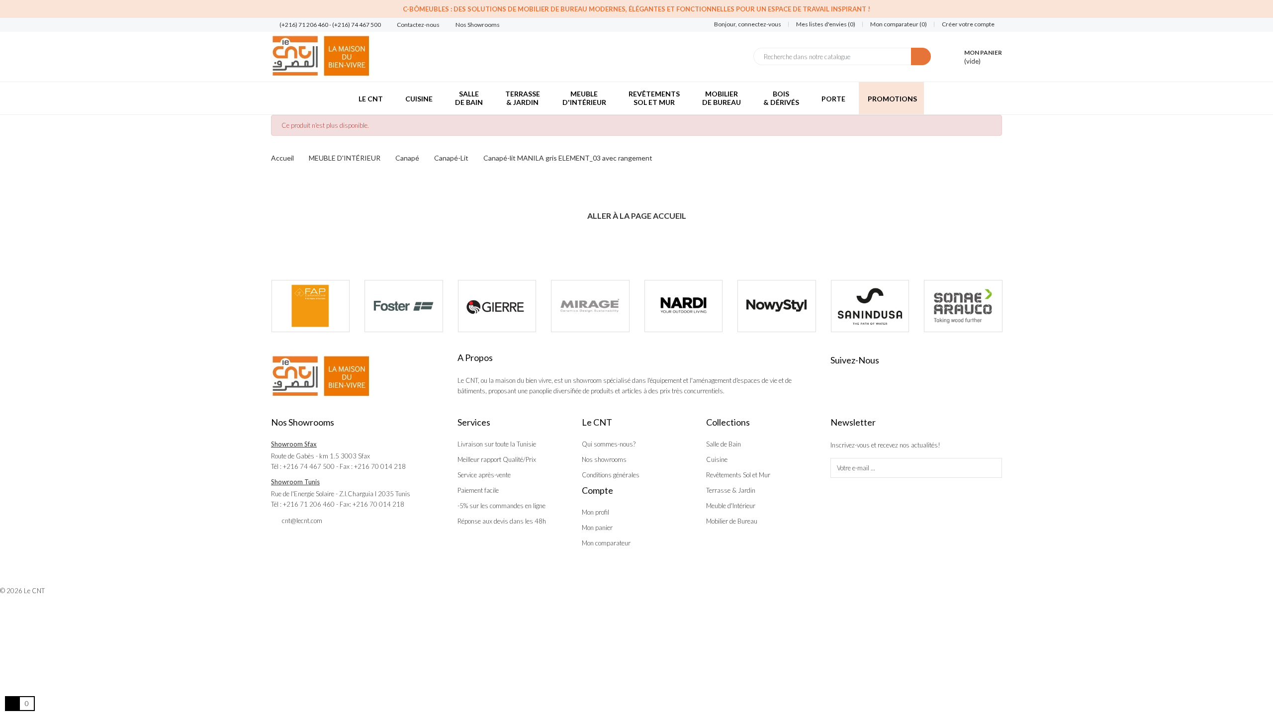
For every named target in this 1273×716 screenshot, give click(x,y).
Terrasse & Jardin (730, 490)
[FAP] (311, 306)
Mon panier (597, 528)
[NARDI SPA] (683, 306)
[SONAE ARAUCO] (963, 306)
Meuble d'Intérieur (730, 506)
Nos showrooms (604, 459)
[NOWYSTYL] (776, 306)
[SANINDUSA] (870, 306)
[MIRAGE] (590, 306)
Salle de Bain (723, 444)
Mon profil (595, 512)
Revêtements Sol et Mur (738, 475)
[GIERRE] (497, 306)
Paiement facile (478, 490)
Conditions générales (610, 475)
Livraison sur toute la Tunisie (496, 444)
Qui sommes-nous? (609, 444)
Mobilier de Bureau (731, 521)
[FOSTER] (403, 306)
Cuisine (716, 459)
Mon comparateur (606, 543)
